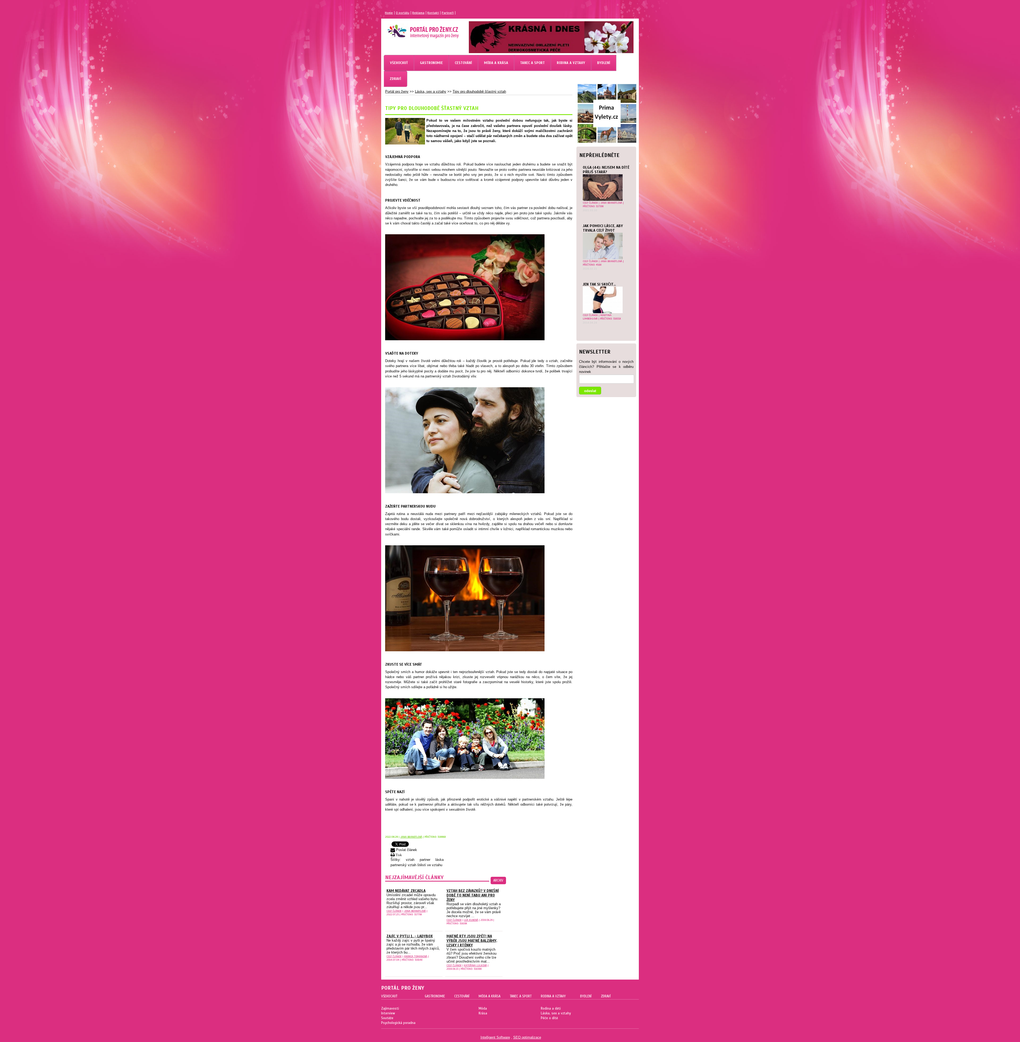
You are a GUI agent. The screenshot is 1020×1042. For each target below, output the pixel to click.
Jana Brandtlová (611, 203)
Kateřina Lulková (475, 965)
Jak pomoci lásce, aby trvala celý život (603, 228)
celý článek (590, 203)
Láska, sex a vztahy (430, 91)
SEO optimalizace (527, 1037)
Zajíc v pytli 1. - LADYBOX (409, 936)
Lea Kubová (471, 920)
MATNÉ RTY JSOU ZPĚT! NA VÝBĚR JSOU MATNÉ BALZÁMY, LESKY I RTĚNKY (472, 940)
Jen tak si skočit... (599, 284)
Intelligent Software (495, 1037)
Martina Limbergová (597, 316)
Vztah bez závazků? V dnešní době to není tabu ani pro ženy (473, 895)
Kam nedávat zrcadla (406, 890)
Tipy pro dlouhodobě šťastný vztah (479, 91)
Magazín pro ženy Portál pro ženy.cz (414, 29)
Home (389, 13)
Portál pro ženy (397, 91)
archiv (498, 880)
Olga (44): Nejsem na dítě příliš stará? (606, 169)
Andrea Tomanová (415, 956)
